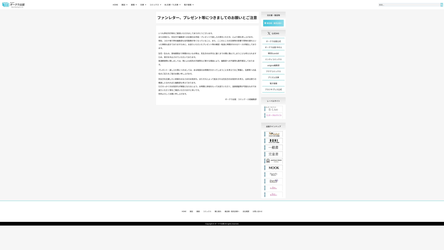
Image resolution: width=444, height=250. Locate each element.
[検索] (442, 5)
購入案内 (218, 211)
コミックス (207, 211)
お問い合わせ (257, 211)
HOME (115, 4)
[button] (124, 4)
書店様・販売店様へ (232, 211)
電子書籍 (187, 4)
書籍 (198, 211)
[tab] (273, 101)
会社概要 (246, 211)
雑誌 (191, 211)
